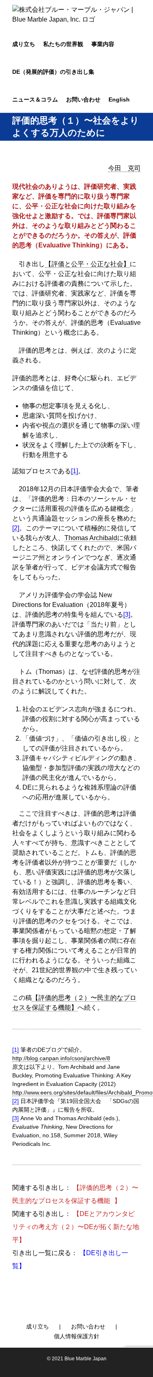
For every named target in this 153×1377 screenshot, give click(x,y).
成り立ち (37, 1326)
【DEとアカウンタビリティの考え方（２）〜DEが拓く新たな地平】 (75, 1226)
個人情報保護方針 (77, 1336)
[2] (15, 1101)
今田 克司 (124, 168)
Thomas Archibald (90, 537)
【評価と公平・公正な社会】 (87, 263)
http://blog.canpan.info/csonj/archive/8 (61, 1058)
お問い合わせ (88, 1326)
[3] (126, 614)
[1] (74, 471)
